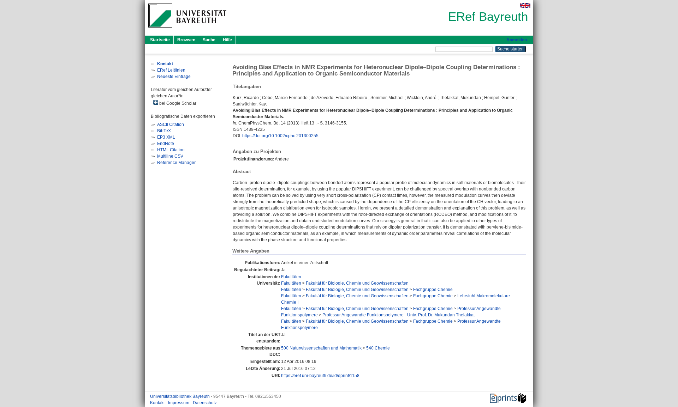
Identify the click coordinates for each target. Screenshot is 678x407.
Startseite (160, 39)
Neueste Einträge (174, 76)
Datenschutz (205, 402)
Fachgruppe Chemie (433, 289)
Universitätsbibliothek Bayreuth (180, 396)
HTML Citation (171, 149)
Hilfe (227, 39)
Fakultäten (291, 276)
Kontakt (158, 402)
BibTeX (164, 130)
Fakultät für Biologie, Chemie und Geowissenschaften (357, 283)
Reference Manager (176, 162)
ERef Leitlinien (171, 70)
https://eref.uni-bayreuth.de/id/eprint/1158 (320, 375)
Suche (209, 39)
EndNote (165, 143)
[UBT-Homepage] (187, 29)
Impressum (179, 402)
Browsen (186, 39)
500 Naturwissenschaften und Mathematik (321, 348)
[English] (525, 5)
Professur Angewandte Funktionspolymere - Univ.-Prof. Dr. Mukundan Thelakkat (398, 314)
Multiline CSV (170, 156)
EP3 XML (166, 137)
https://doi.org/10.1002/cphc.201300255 (280, 135)
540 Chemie (378, 348)
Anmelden (516, 39)
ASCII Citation (170, 124)
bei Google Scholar (177, 103)
